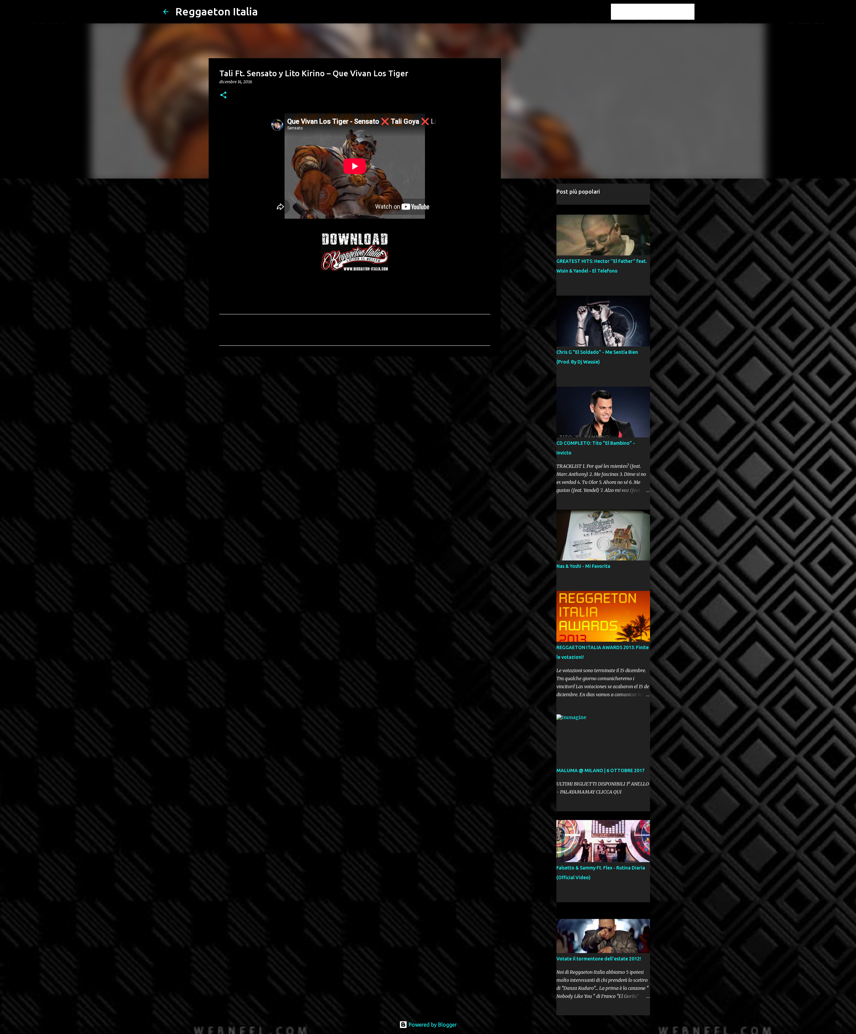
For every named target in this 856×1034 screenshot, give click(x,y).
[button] (223, 95)
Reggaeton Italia (216, 11)
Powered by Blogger (432, 1025)
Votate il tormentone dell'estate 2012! (598, 958)
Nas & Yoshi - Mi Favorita (583, 566)
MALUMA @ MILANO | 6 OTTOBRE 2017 (600, 770)
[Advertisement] (355, 413)
